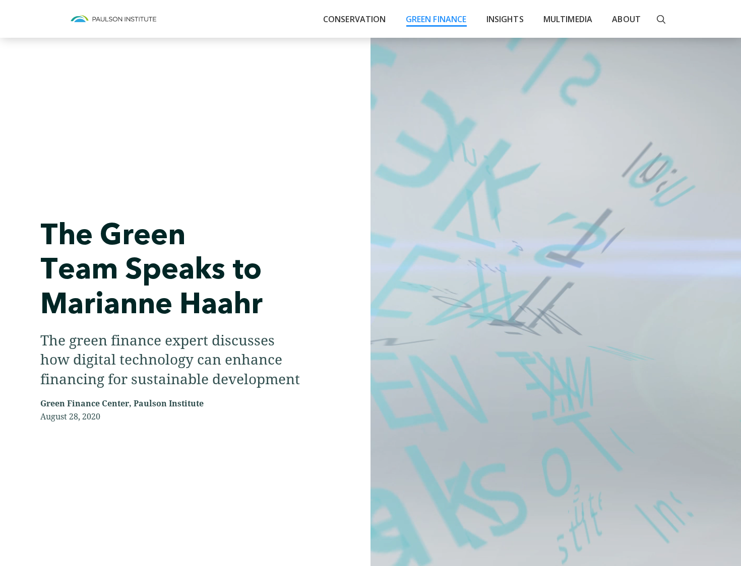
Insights (505, 19)
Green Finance (436, 19)
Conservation (354, 19)
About (626, 19)
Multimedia (568, 19)
